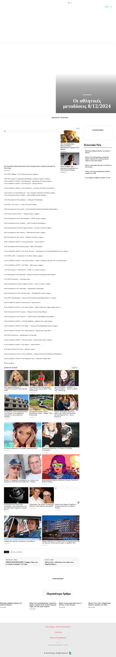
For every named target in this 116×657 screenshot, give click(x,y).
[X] (93, 134)
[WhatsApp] (102, 134)
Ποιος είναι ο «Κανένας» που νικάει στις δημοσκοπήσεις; (59, 563)
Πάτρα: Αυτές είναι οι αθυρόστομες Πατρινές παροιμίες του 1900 (99, 604)
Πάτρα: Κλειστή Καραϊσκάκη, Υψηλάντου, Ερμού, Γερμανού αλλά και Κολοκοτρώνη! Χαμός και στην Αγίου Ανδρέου (97, 158)
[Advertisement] (58, 29)
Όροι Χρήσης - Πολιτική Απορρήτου (58, 627)
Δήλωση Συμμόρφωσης (58, 638)
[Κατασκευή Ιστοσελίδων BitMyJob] (70, 653)
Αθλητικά (87, 95)
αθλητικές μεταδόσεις (16, 552)
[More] (106, 134)
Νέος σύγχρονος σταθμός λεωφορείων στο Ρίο (97, 177)
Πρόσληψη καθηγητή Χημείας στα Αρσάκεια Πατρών (97, 152)
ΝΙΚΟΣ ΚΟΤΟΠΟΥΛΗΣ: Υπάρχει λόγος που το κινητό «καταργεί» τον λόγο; (22, 563)
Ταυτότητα (58, 632)
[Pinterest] (98, 134)
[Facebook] (89, 134)
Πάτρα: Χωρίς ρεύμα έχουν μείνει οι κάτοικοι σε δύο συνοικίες (98, 166)
